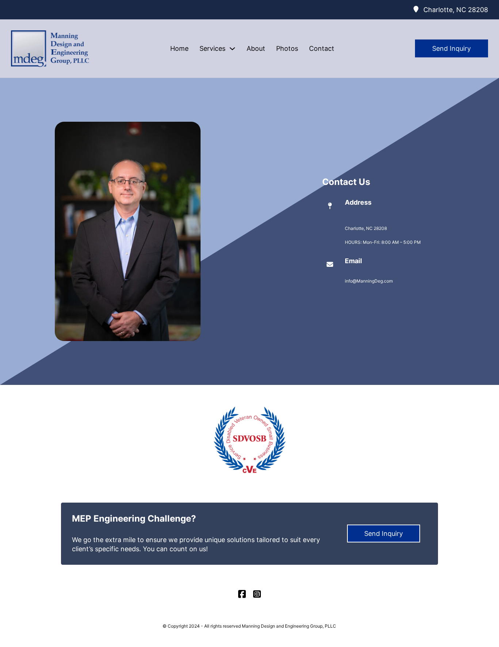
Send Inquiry (451, 48)
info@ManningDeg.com (369, 281)
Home (179, 48)
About (256, 48)
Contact (321, 48)
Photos (287, 48)
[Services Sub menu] (232, 48)
